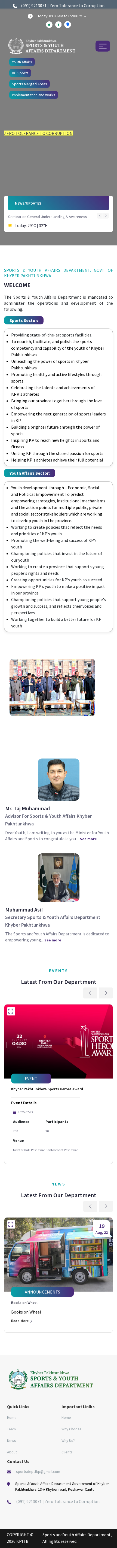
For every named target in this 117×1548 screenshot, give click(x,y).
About (12, 1452)
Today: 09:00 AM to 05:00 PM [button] (60, 15)
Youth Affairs (22, 62)
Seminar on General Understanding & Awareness (47, 216)
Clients (67, 1452)
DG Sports (20, 72)
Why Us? (68, 1440)
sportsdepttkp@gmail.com (38, 1471)
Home (12, 1417)
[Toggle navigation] (103, 46)
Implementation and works (33, 94)
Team (11, 1429)
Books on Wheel (24, 1302)
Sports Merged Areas (29, 83)
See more (88, 838)
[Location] (67, 24)
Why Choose (71, 1429)
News (11, 1440)
